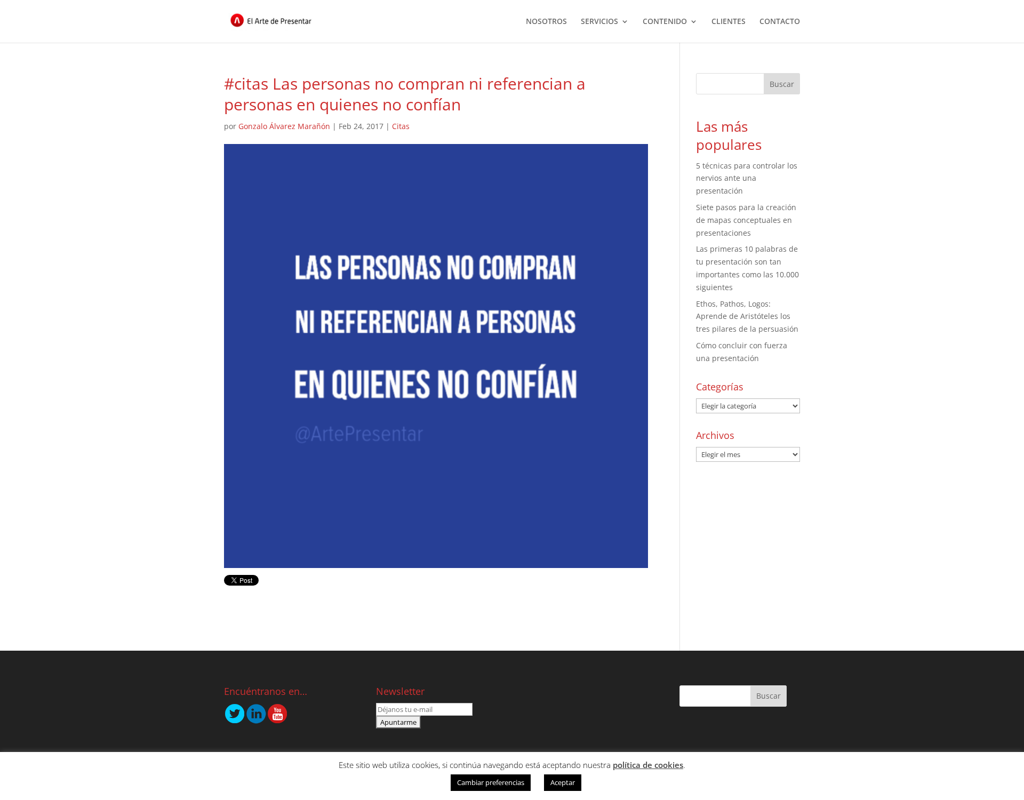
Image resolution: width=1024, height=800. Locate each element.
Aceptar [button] (562, 782)
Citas (401, 126)
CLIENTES (728, 22)
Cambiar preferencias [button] (490, 782)
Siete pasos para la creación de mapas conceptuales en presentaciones (746, 220)
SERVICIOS (599, 22)
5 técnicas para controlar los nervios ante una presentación (746, 178)
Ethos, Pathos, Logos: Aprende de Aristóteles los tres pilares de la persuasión (747, 316)
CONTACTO (779, 22)
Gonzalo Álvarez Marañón (284, 126)
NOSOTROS (546, 22)
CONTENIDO (665, 22)
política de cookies (648, 764)
